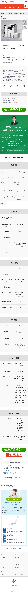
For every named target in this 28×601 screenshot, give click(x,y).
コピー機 (3, 557)
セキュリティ (17, 560)
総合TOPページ (4, 554)
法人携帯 (17, 557)
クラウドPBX (3, 560)
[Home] (4, 2)
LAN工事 (3, 567)
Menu (26, 2)
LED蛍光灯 (17, 571)
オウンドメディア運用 (19, 574)
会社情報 (21, 1)
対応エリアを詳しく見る (15, 548)
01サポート (3, 564)
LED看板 (3, 574)
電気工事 (17, 567)
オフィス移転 (3, 571)
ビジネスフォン (18, 554)
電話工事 (17, 564)
